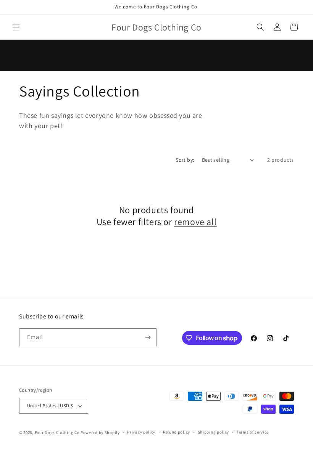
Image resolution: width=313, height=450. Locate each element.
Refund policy (176, 432)
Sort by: (185, 159)
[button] (16, 27)
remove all (195, 222)
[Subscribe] (147, 337)
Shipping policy (213, 432)
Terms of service (253, 432)
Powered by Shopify (100, 432)
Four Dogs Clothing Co (57, 432)
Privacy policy (141, 432)
